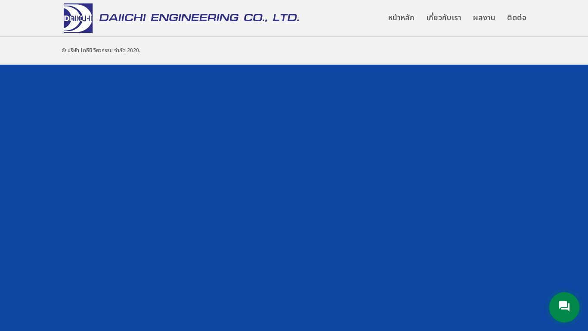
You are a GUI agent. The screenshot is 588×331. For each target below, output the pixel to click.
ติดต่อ (516, 19)
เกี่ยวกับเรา (443, 19)
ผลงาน (484, 19)
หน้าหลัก (401, 19)
